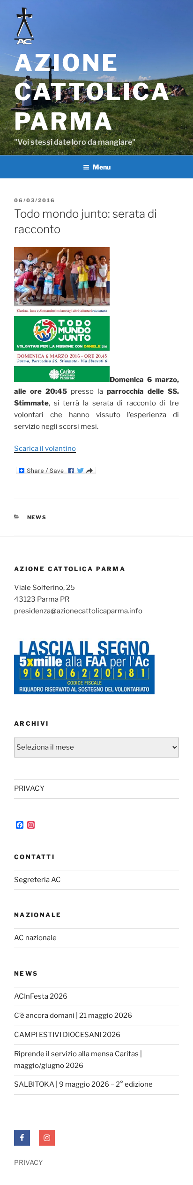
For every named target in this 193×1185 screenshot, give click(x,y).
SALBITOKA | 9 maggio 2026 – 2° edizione (83, 1084)
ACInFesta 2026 (40, 996)
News (37, 517)
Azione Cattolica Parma (92, 92)
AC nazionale (35, 938)
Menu (102, 167)
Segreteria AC (37, 880)
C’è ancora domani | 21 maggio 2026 (73, 1015)
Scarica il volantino (45, 448)
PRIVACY (29, 788)
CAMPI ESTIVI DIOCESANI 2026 (67, 1034)
